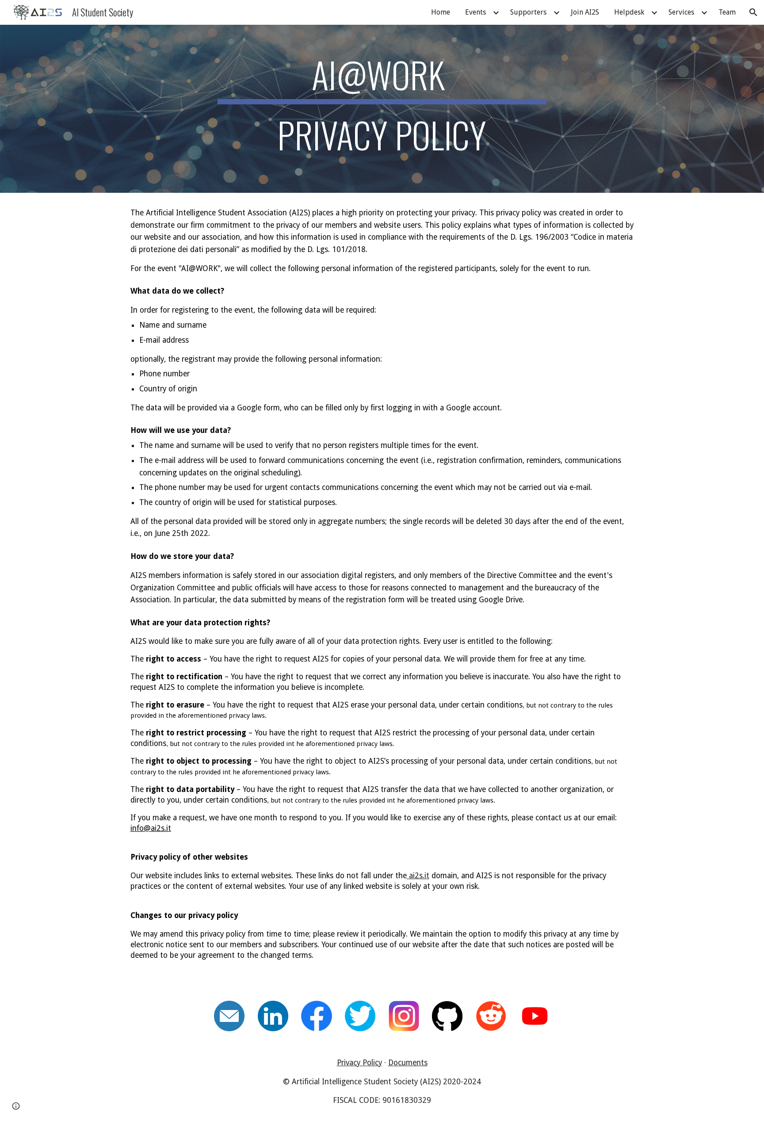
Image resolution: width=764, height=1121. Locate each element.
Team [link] (727, 12)
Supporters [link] (528, 12)
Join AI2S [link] (585, 12)
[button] (753, 12)
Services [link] (681, 12)
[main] (382, 109)
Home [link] (440, 12)
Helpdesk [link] (629, 12)
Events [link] (475, 12)
